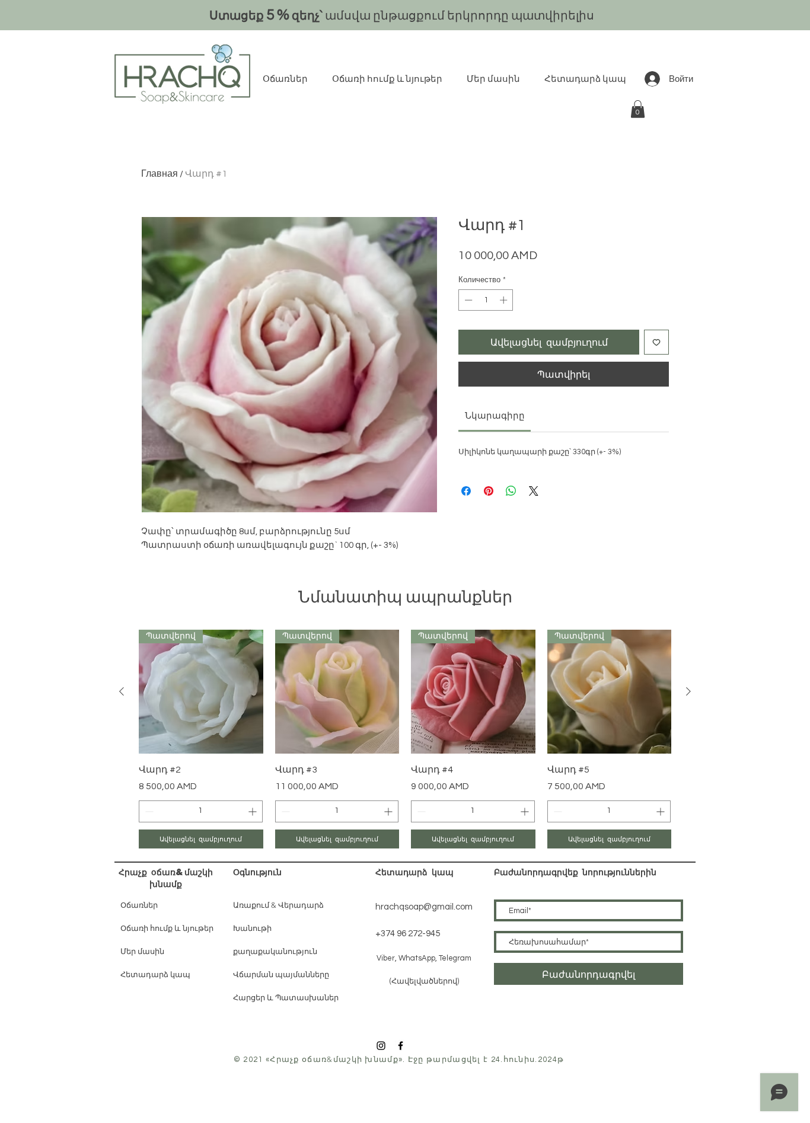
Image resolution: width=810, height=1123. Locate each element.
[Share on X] (534, 491)
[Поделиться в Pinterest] (488, 491)
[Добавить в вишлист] (656, 342)
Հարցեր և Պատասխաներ (286, 998)
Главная (159, 173)
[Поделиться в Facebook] (466, 491)
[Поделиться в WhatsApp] (511, 491)
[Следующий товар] (688, 691)
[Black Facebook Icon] (400, 1045)
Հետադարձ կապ (155, 974)
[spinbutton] (486, 300)
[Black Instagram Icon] (381, 1045)
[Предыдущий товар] (121, 691)
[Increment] (505, 300)
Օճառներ (139, 905)
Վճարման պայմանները (281, 975)
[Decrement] (467, 300)
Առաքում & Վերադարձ (278, 905)
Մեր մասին (142, 951)
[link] (495, 415)
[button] (637, 109)
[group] (405, 739)
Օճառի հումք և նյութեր (166, 928)
